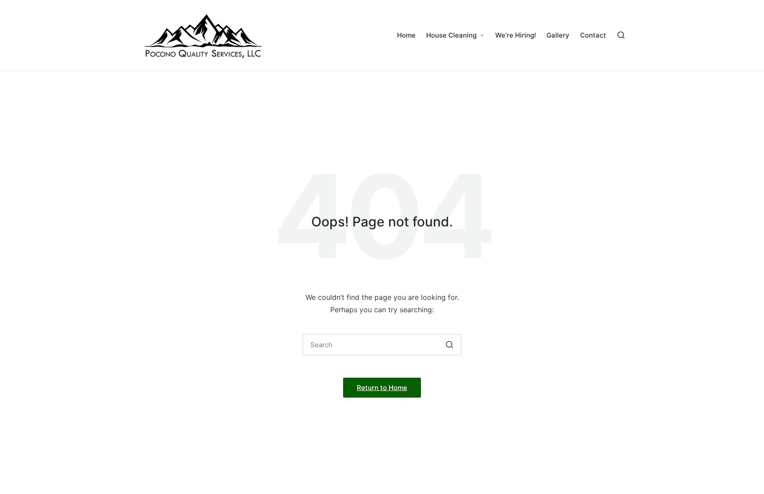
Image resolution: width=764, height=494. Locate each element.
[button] (449, 345)
